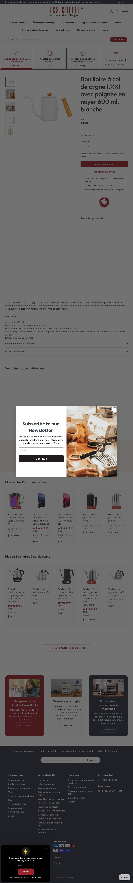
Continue (41, 458)
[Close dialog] (114, 409)
